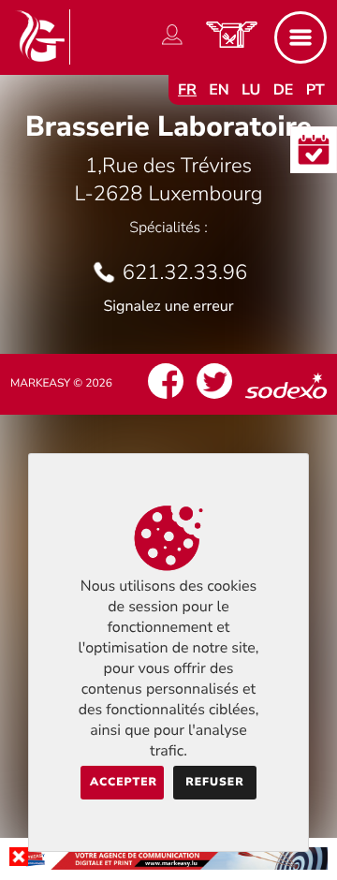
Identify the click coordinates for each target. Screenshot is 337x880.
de (283, 90)
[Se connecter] (172, 45)
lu (251, 90)
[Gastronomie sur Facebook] (165, 399)
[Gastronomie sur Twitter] (214, 399)
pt (315, 90)
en (219, 90)
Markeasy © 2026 (61, 383)
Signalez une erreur (169, 306)
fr (187, 90)
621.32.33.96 (185, 272)
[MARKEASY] (168, 865)
